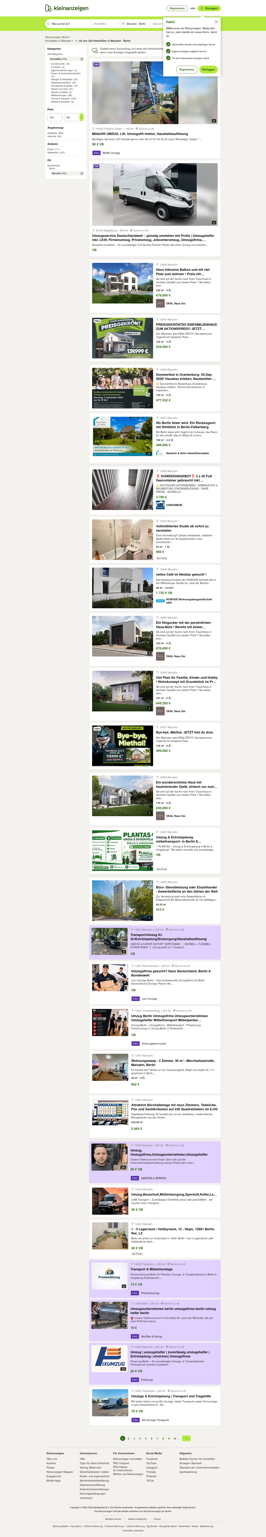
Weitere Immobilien (60, 101)
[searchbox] (71, 23)
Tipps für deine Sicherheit (94, 1463)
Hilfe (82, 1459)
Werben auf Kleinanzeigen (128, 1474)
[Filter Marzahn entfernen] (81, 173)
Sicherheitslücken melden (94, 1472)
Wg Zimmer (152, 1526)
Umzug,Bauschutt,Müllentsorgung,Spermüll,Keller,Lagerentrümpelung (174, 1194)
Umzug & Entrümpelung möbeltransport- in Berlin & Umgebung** (177, 839)
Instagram (152, 1467)
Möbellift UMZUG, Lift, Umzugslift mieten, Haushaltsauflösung (140, 134)
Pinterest (151, 1476)
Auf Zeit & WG (58, 63)
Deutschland (53, 165)
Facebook (152, 1459)
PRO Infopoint (121, 1463)
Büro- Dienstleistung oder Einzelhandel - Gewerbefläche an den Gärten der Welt (187, 889)
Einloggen (208, 69)
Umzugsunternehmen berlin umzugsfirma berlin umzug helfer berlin (173, 1311)
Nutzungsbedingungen (93, 1493)
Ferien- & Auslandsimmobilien (66, 73)
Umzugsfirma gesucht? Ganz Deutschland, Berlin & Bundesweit (171, 973)
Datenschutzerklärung (92, 1485)
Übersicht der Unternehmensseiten (199, 1467)
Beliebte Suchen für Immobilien (197, 1459)
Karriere (51, 1463)
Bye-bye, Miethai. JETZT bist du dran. (185, 732)
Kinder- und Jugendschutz (95, 1476)
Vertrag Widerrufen (91, 1467)
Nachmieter (184, 1526)
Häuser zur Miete (59, 92)
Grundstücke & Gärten (62, 85)
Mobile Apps (54, 1480)
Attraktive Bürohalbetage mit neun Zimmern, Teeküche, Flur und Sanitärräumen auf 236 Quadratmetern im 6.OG (174, 1107)
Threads (151, 1472)
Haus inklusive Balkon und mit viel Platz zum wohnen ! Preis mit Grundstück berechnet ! (183, 272)
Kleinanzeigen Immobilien (127, 1459)
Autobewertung (188, 1472)
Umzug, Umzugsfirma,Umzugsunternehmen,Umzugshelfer (169, 1152)
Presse (50, 1467)
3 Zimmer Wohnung (114, 1526)
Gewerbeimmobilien (61, 82)
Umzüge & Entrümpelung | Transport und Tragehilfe (171, 1396)
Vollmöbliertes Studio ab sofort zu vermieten (182, 528)
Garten (195, 1526)
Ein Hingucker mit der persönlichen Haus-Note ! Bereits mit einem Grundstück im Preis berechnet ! (183, 625)
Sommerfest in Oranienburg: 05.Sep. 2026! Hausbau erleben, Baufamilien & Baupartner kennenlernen (185, 377)
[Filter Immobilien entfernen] (81, 59)
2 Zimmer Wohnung (93, 1526)
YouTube (151, 1463)
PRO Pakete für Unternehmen (123, 1468)
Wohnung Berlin (61, 1526)
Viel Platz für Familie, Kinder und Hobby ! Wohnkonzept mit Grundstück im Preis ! (187, 679)
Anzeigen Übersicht (191, 1463)
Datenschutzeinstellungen (94, 1489)
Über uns (52, 1459)
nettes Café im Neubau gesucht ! (181, 574)
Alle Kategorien (55, 53)
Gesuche (51, 136)
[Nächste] (186, 1438)
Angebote (52, 132)
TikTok (150, 1480)
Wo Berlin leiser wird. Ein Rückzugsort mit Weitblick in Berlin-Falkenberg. (186, 425)
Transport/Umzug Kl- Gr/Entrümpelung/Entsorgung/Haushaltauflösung (168, 937)
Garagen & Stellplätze (62, 79)
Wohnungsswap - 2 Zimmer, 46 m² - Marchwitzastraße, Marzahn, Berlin (173, 1063)
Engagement (54, 1476)
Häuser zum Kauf (59, 88)
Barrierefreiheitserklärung (94, 1480)
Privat (50, 149)
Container (56, 66)
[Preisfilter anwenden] (82, 117)
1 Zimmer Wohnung (135, 1526)
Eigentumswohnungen (62, 70)
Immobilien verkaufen (133, 1530)
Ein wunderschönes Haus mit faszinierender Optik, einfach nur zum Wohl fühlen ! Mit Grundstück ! (185, 784)
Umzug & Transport (60, 98)
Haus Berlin (76, 1526)
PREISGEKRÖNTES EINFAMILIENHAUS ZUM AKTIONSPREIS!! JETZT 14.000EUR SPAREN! (186, 326)
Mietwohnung (206, 1526)
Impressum (86, 1498)
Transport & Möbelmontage (151, 1269)
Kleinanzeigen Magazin (60, 1472)
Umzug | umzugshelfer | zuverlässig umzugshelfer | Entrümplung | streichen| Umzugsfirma (170, 1354)
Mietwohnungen (59, 95)
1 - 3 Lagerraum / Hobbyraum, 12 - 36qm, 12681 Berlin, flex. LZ (173, 1231)
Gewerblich (53, 152)
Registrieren (186, 69)
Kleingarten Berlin (168, 1526)
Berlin (52, 168)
